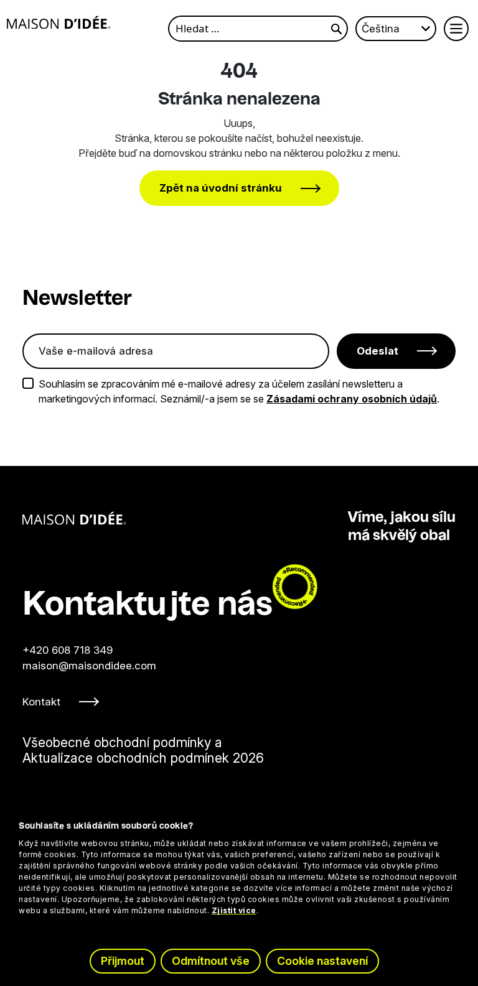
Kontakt (41, 701)
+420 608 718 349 (67, 650)
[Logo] (59, 22)
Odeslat (377, 351)
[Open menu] (456, 28)
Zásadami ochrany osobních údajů (351, 399)
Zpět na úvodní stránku (220, 188)
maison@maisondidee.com (89, 665)
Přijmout (122, 960)
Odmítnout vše (211, 960)
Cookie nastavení (322, 960)
